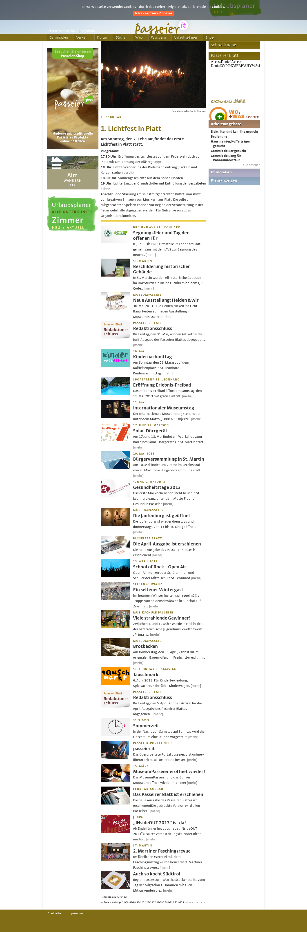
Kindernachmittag (152, 356)
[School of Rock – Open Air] (115, 576)
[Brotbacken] (115, 655)
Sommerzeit (146, 725)
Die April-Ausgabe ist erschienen (167, 544)
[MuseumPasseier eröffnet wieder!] (115, 780)
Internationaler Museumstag (163, 408)
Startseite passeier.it (62, 31)
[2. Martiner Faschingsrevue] (115, 860)
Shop (210, 37)
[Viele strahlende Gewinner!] (115, 627)
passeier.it (144, 748)
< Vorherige (115, 902)
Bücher (121, 37)
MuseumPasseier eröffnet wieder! (169, 771)
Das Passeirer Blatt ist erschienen (168, 794)
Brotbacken (145, 646)
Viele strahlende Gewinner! (161, 618)
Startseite (54, 913)
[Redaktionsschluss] (115, 337)
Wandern (158, 37)
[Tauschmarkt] (115, 683)
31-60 (125, 902)
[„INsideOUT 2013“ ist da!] (115, 831)
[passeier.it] (115, 757)
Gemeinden (58, 37)
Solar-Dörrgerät (150, 431)
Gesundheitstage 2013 (157, 487)
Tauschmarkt (146, 674)
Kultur (102, 37)
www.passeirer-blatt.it (228, 100)
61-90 (132, 902)
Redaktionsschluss (152, 328)
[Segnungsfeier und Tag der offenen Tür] (115, 242)
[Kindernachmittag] (115, 365)
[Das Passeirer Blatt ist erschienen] (115, 803)
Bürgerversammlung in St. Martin (168, 459)
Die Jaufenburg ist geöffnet (161, 515)
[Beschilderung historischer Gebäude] (115, 275)
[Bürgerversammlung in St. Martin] (115, 468)
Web (139, 37)
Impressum (75, 913)
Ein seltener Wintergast (158, 589)
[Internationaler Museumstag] (115, 417)
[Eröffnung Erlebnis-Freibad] (115, 394)
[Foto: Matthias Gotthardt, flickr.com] (153, 107)
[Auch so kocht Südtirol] (115, 888)
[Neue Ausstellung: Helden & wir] (115, 309)
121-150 (149, 902)
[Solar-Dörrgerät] (115, 440)
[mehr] (150, 255)
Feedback (89, 31)
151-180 (159, 902)
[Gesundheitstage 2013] (115, 496)
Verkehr (82, 37)
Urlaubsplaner (185, 37)
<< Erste (105, 902)
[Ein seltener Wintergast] (115, 598)
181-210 (169, 902)
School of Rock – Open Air (159, 567)
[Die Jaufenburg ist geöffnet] (115, 524)
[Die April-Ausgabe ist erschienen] (115, 553)
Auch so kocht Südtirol (156, 874)
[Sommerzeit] (115, 734)
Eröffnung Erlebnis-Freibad (162, 385)
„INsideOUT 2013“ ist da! (159, 822)
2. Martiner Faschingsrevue (162, 851)
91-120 (140, 902)
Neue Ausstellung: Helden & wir (166, 300)
